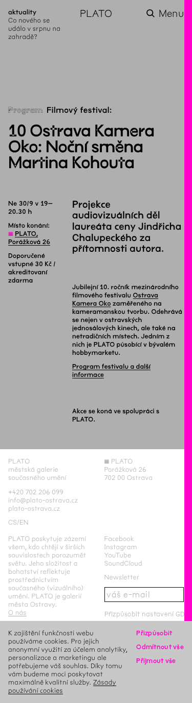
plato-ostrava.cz (34, 508)
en (24, 522)
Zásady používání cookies (62, 686)
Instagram (120, 547)
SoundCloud (123, 563)
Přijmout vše (156, 661)
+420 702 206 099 (35, 492)
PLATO (96, 13)
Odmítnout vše (160, 647)
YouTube (118, 555)
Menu (171, 13)
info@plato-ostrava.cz (43, 500)
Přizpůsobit (154, 633)
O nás (17, 612)
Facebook (119, 539)
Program (25, 110)
